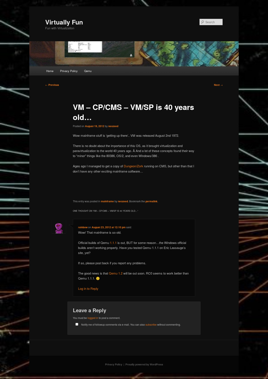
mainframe (107, 201)
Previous (52, 85)
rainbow (83, 227)
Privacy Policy (69, 71)
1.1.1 (113, 242)
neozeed (113, 126)
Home (49, 71)
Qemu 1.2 (115, 273)
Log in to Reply (88, 288)
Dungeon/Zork (133, 166)
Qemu (87, 71)
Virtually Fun (64, 21)
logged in (93, 318)
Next (218, 85)
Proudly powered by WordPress (144, 364)
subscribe (151, 324)
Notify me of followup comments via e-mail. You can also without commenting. (131, 324)
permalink (151, 201)
